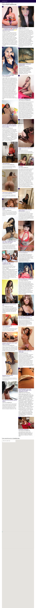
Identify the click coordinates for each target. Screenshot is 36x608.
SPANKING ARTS (4, 1)
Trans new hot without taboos (9, 192)
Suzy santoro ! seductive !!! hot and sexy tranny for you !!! (25, 317)
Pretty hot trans (22, 27)
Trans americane (6, 163)
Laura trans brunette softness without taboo (25, 210)
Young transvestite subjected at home (25, 148)
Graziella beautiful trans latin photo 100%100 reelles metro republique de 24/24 (25, 390)
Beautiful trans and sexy (7, 375)
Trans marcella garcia (7, 325)
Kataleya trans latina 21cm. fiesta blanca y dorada (9, 343)
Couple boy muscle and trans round (8, 208)
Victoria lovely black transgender (26, 279)
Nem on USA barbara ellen (8, 75)
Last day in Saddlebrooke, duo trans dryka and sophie (9, 242)
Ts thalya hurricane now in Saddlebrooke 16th (8, 263)
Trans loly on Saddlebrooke (25, 99)
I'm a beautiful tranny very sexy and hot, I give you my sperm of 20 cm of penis (9, 125)
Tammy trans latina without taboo (26, 251)
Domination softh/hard (23, 429)
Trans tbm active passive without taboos (9, 401)
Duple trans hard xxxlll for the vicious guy (25, 351)
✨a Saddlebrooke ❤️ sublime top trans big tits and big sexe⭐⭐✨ (9, 29)
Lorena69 (21, 166)
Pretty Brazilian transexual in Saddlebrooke (25, 64)
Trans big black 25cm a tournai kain (9, 304)
